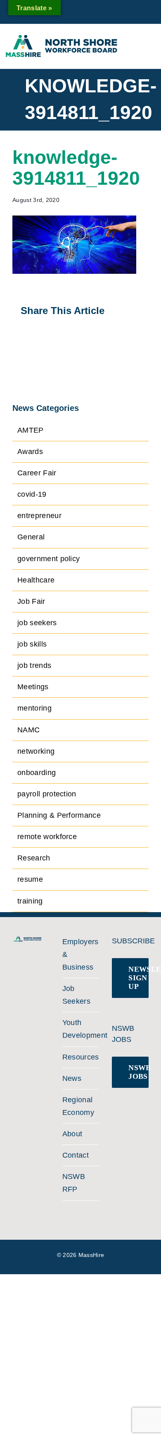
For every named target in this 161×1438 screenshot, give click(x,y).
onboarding (36, 772)
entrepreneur (39, 515)
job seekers (37, 623)
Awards (30, 451)
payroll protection (46, 794)
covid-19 (32, 494)
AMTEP (30, 430)
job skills (32, 644)
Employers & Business (78, 954)
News (71, 1078)
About (72, 1134)
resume (30, 879)
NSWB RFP (73, 1182)
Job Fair (31, 601)
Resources (78, 1057)
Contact (75, 1155)
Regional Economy (78, 1106)
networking (35, 751)
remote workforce (47, 837)
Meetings (33, 687)
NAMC (28, 730)
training (30, 901)
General (31, 537)
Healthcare (35, 580)
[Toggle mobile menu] (148, 43)
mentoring (34, 708)
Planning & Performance (59, 815)
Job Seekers (76, 994)
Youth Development (78, 1028)
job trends (34, 665)
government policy (48, 559)
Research (33, 858)
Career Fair (37, 473)
